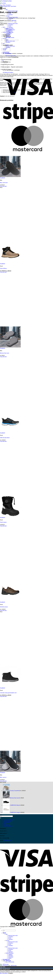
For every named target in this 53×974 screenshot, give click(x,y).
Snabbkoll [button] (2, 177)
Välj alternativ (3, 186)
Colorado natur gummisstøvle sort (8, 692)
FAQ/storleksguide (7, 821)
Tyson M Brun (3, 268)
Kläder (10, 33)
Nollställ (14, 20)
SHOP (4, 8)
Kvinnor (7, 16)
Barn (4, 27)
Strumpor (10, 31)
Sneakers (10, 24)
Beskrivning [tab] (6, 52)
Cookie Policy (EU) (7, 826)
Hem (1, 5)
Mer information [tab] (7, 53)
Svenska (6, 964)
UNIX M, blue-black (5, 437)
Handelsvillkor (6, 822)
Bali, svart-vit (3, 777)
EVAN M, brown (4, 606)
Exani (9, 19)
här (15, 92)
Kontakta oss (6, 825)
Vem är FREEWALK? (8, 820)
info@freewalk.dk (7, 840)
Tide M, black (3, 522)
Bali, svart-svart (4, 182)
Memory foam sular (13, 17)
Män (7, 9)
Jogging (7, 33)
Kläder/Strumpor (10, 28)
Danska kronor (6, 969)
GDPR (4, 823)
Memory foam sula (4, 353)
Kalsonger (10, 32)
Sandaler (10, 14)
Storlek (2, 20)
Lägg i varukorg (4, 23)
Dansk (6, 965)
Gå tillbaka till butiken (8, 72)
